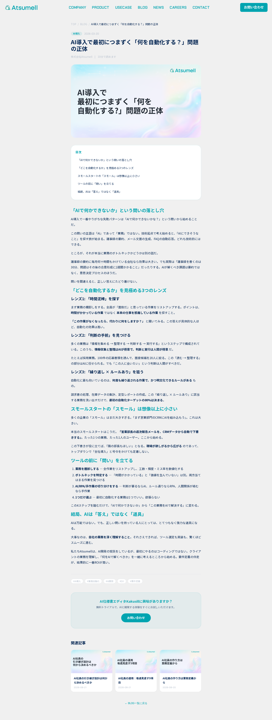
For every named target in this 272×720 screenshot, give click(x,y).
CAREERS (178, 7)
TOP (73, 24)
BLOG (142, 7)
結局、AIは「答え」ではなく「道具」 (100, 191)
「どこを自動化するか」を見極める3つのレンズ (106, 168)
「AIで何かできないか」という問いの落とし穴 (105, 160)
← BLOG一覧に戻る (136, 703)
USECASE (123, 7)
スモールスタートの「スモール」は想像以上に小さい (109, 176)
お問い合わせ (254, 7)
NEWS (158, 7)
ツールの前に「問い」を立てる (96, 183)
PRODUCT (100, 7)
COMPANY (77, 7)
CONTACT (201, 7)
